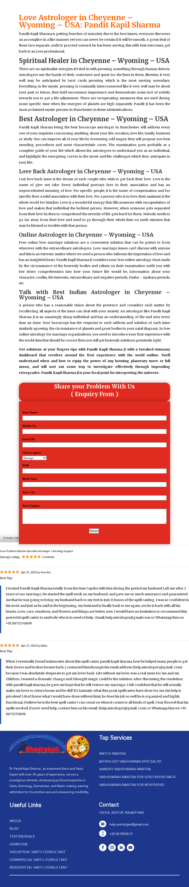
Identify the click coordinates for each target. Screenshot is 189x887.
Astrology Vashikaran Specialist (130, 761)
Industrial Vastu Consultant (37, 852)
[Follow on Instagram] (112, 847)
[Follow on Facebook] (102, 847)
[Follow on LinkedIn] (121, 847)
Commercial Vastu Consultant (38, 860)
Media (15, 821)
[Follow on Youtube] (130, 847)
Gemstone (18, 844)
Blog (13, 828)
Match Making (112, 753)
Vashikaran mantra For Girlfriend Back (137, 777)
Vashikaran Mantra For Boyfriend (131, 785)
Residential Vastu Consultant (38, 867)
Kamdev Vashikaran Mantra (125, 769)
